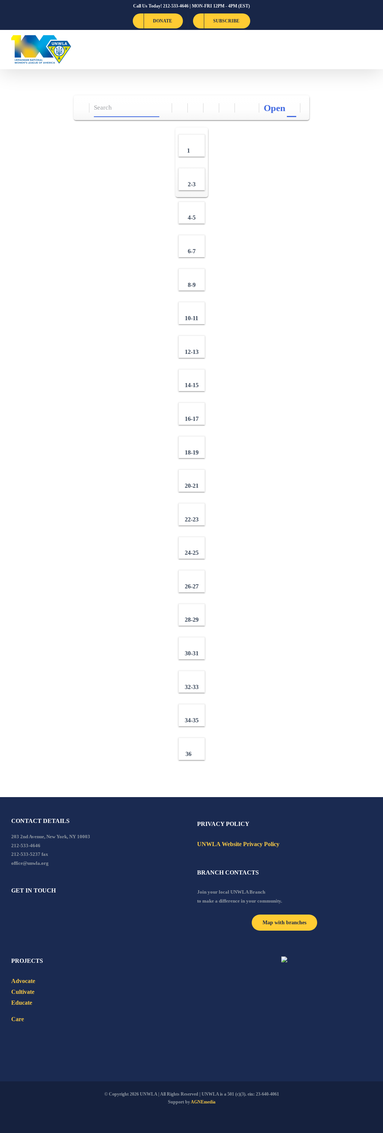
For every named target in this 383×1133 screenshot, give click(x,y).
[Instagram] (44, 911)
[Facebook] (13, 911)
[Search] (164, 107)
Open (274, 108)
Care (17, 1019)
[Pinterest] (54, 911)
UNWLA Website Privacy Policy (238, 844)
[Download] (195, 107)
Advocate (23, 981)
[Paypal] (33, 911)
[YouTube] (23, 911)
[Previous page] (242, 107)
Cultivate (22, 992)
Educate (21, 1002)
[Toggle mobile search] (355, 49)
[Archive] (81, 107)
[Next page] (251, 107)
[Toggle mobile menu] (369, 49)
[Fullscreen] (211, 107)
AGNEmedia (203, 1102)
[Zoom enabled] (227, 107)
